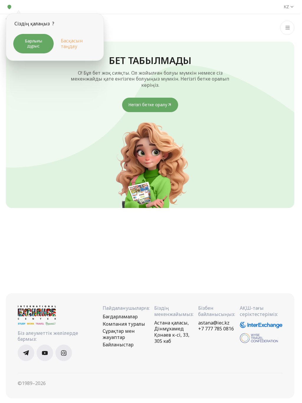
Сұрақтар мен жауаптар (119, 334)
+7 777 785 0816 (216, 329)
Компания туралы (124, 324)
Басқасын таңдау (72, 43)
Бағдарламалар (120, 317)
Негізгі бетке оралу (147, 104)
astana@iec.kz (213, 323)
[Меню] (287, 28)
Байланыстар (118, 345)
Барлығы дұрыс (33, 43)
